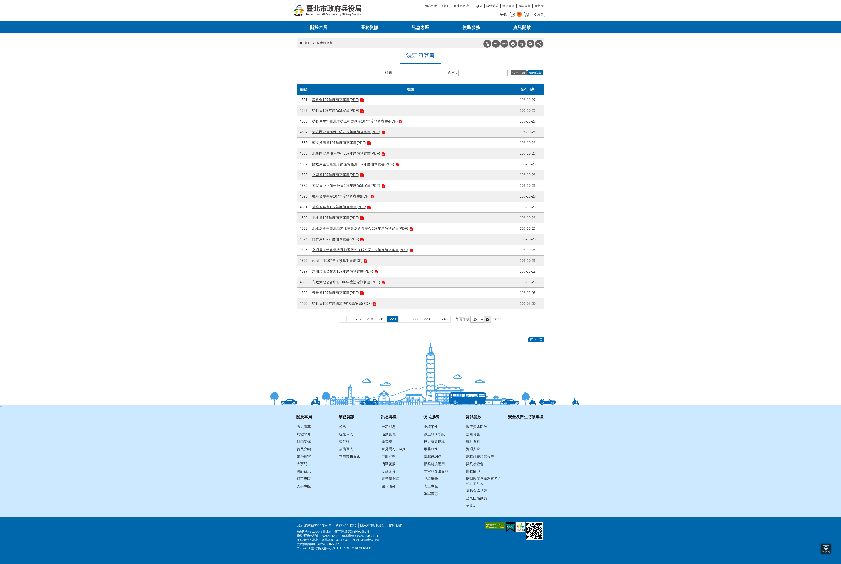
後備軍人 (346, 449)
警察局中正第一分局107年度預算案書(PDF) (346, 185)
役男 (342, 427)
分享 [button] (540, 14)
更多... (471, 506)
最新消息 (389, 427)
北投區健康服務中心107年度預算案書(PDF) (346, 153)
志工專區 (431, 486)
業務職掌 (304, 456)
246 (445, 319)
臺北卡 (539, 6)
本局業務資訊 (349, 456)
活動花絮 (389, 464)
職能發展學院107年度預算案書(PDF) (340, 196)
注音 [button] (522, 44)
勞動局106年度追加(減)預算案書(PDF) (342, 303)
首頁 (308, 43)
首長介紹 (304, 449)
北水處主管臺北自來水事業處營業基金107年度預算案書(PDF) (360, 228)
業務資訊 (369, 27)
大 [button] (526, 14)
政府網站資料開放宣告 (314, 525)
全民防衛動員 (476, 498)
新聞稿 (387, 441)
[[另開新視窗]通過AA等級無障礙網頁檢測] (495, 525)
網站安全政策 (346, 525)
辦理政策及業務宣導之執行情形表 (483, 481)
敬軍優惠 (431, 494)
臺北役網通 (432, 456)
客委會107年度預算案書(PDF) (335, 100)
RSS (487, 44)
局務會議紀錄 (476, 491)
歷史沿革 (304, 427)
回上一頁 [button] (536, 340)
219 (381, 319)
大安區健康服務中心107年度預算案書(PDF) (346, 132)
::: (1, 407)
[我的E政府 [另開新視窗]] (510, 527)
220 (393, 319)
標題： (390, 72)
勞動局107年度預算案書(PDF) (335, 110)
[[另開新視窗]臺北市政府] (520, 527)
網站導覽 (431, 6)
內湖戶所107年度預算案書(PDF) (337, 261)
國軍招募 (389, 486)
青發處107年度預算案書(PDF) (335, 293)
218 (370, 319)
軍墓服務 (431, 449)
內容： (453, 72)
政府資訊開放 (476, 427)
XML (496, 44)
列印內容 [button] (513, 44)
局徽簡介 (304, 434)
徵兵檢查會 (475, 464)
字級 (503, 14)
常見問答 (508, 6)
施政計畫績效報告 (480, 456)
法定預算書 (324, 43)
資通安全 (473, 449)
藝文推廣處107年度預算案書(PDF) (339, 143)
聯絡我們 (396, 525)
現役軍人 (346, 434)
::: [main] (299, 43)
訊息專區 (420, 27)
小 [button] (512, 14)
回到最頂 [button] (826, 549)
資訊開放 (522, 27)
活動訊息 (389, 434)
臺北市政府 (461, 6)
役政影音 (389, 471)
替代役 (344, 441)
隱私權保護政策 (372, 525)
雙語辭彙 (431, 479)
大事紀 (302, 464)
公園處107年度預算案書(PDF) (335, 175)
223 (427, 319)
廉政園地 (473, 471)
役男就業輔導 (434, 441)
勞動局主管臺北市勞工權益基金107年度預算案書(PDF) (355, 121)
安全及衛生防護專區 (526, 416)
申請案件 (431, 427)
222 (416, 319)
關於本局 (319, 27)
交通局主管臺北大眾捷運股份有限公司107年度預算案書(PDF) (360, 250)
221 (404, 319)
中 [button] (519, 14)
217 (359, 319)
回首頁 (445, 6)
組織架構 (304, 441)
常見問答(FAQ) (393, 449)
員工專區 (304, 479)
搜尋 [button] (530, 44)
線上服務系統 (434, 434)
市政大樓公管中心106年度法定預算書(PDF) (346, 282)
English (478, 6)
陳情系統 (492, 6)
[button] (519, 72)
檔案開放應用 (434, 464)
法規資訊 (473, 434)
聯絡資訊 (304, 471)
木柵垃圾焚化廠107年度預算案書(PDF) (342, 271)
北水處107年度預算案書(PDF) (335, 218)
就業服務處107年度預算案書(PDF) (339, 207)
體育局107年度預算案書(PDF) (335, 239)
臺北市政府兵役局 (327, 10)
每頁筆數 (463, 319)
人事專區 (304, 486)
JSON (504, 44)
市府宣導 (389, 456)
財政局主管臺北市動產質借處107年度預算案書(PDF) (353, 164)
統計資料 (473, 441)
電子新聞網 (390, 479)
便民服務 (471, 27)
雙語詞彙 (524, 6)
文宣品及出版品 (436, 471)
